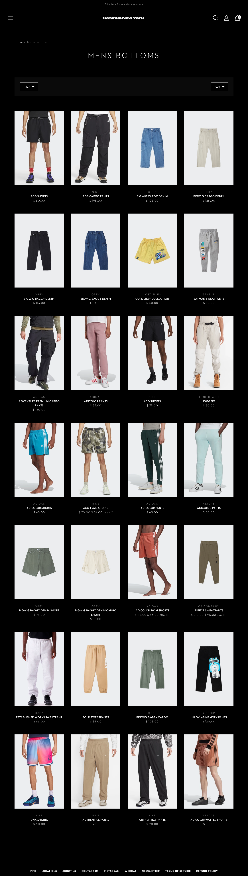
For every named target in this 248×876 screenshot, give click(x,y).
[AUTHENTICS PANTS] (96, 771)
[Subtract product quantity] (131, 201)
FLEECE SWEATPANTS (208, 610)
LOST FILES (152, 294)
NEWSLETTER (151, 870)
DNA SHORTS (39, 819)
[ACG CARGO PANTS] (96, 148)
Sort (217, 87)
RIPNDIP (208, 713)
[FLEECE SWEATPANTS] (209, 562)
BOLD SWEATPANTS (95, 717)
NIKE (39, 192)
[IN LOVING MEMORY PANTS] (209, 669)
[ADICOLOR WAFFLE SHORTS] (209, 771)
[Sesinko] (124, 18)
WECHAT (131, 870)
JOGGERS (208, 401)
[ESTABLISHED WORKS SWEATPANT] (39, 669)
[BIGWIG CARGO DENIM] (152, 148)
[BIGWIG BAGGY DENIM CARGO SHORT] (96, 562)
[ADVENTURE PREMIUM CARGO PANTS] (39, 353)
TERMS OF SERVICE (178, 870)
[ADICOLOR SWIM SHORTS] (152, 562)
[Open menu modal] (10, 18)
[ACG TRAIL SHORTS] (96, 460)
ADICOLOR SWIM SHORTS (152, 610)
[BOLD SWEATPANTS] (96, 669)
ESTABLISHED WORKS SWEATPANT (39, 717)
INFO (33, 870)
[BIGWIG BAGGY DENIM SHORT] (39, 562)
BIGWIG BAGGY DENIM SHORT (39, 610)
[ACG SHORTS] (39, 148)
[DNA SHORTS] (39, 771)
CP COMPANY (208, 606)
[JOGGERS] (209, 353)
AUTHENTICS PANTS (95, 819)
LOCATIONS (49, 870)
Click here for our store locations (124, 4)
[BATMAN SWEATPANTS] (209, 251)
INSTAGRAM (112, 870)
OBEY (152, 192)
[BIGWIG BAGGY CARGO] (152, 669)
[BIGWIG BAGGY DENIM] (39, 251)
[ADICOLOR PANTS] (96, 353)
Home (19, 42)
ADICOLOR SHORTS (39, 508)
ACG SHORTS (39, 196)
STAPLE (209, 294)
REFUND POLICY (207, 870)
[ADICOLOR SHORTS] (39, 460)
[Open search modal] (216, 18)
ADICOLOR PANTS (95, 401)
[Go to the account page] (226, 18)
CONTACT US (90, 870)
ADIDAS (39, 397)
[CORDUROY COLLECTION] (152, 251)
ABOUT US (69, 870)
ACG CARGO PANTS (96, 196)
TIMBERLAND (209, 397)
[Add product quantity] (142, 201)
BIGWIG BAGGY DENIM (39, 298)
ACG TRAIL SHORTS (95, 508)
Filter (26, 87)
